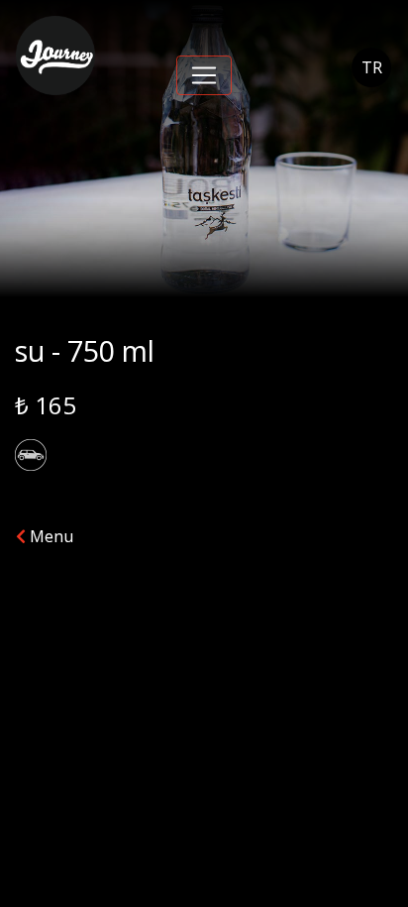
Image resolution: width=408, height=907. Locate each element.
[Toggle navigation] (204, 75)
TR (371, 67)
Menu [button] (49, 536)
